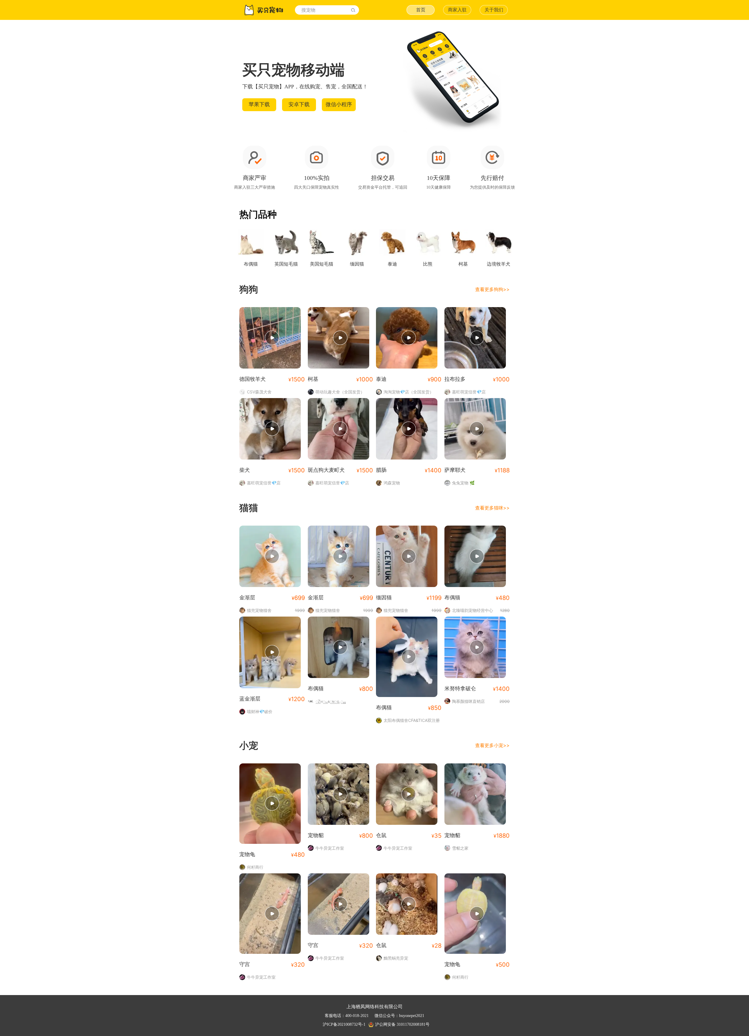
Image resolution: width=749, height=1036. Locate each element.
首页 (420, 9)
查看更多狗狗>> (492, 289)
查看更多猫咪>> (492, 508)
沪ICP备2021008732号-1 (344, 1024)
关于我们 (494, 9)
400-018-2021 (357, 1015)
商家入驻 (457, 9)
